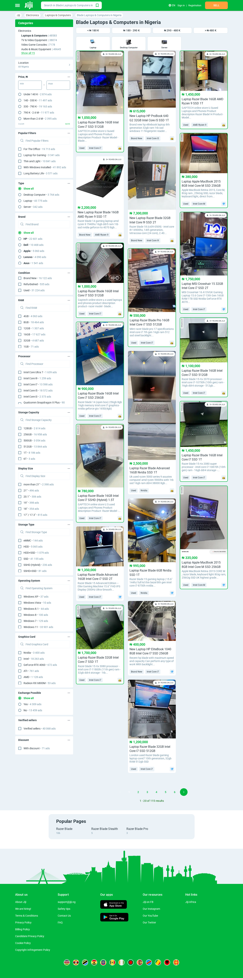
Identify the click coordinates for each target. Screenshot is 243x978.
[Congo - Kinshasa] (149, 962)
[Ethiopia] (103, 962)
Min (22, 83)
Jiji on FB (148, 901)
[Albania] (167, 962)
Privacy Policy (23, 922)
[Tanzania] (85, 962)
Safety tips (64, 908)
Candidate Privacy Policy (29, 936)
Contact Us (64, 915)
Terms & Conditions (26, 915)
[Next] (184, 792)
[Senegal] (112, 962)
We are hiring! (23, 908)
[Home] (28, 5)
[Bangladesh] (131, 962)
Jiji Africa (190, 901)
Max (50, 83)
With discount (37, 748)
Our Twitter (149, 922)
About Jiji (20, 901)
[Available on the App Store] (113, 905)
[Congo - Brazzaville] (158, 962)
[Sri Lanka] (140, 962)
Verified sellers (40, 728)
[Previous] (120, 792)
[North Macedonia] (176, 962)
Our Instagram (151, 908)
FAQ (60, 922)
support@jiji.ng (67, 901)
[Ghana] (94, 962)
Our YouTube (150, 915)
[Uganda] (76, 962)
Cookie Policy (23, 943)
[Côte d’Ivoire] (121, 962)
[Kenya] (67, 962)
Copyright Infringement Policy (32, 949)
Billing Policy (22, 929)
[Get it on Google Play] (114, 917)
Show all (29, 188)
